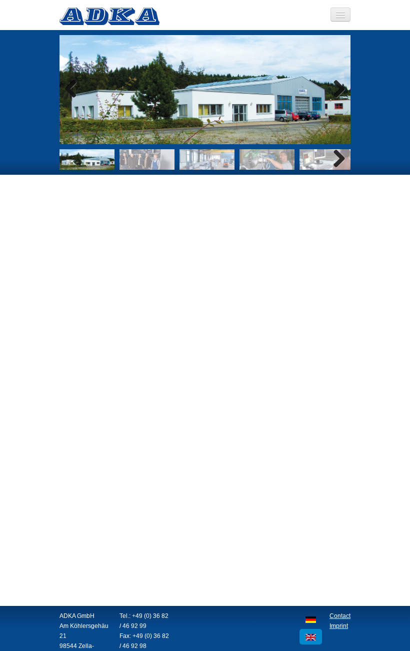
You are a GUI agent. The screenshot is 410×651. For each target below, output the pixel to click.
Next (336, 90)
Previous (74, 90)
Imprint (339, 625)
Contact (340, 615)
